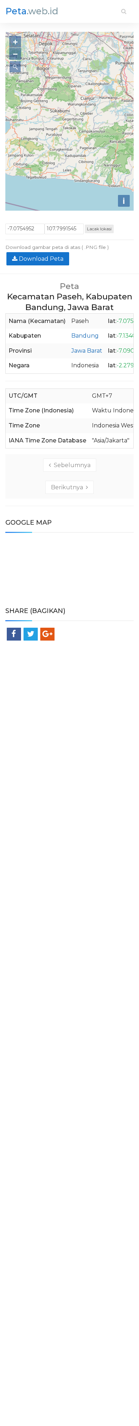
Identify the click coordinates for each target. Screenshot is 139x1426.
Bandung (85, 335)
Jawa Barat (86, 350)
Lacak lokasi (99, 228)
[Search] (124, 11)
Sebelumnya (71, 465)
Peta (31, 11)
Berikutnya (68, 487)
